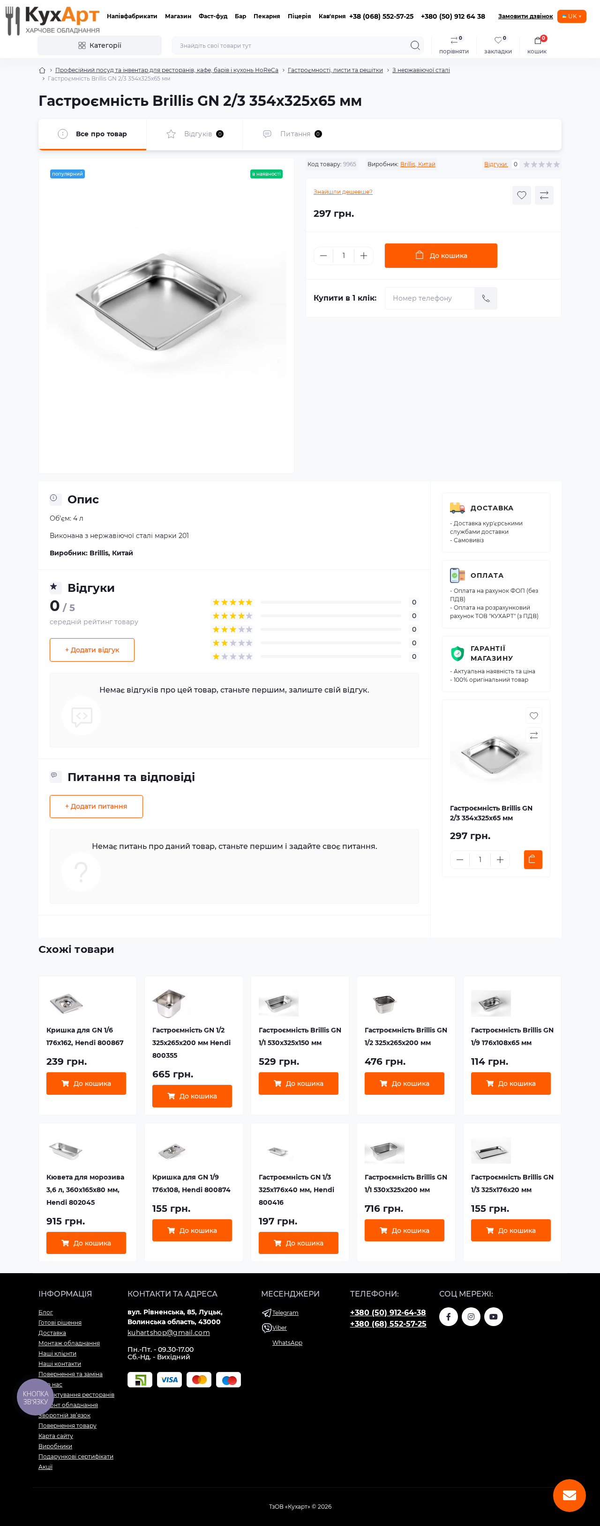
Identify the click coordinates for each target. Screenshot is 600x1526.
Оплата (487, 575)
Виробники (55, 1446)
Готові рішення (60, 1322)
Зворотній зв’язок (64, 1415)
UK (572, 16)
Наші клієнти (57, 1353)
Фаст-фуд (213, 16)
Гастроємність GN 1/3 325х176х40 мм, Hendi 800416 (296, 1190)
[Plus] (363, 255)
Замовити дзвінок (525, 16)
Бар (240, 16)
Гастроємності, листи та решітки (335, 70)
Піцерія (299, 16)
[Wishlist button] (521, 195)
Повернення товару (67, 1425)
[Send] (486, 298)
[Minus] (323, 255)
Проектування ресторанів (76, 1394)
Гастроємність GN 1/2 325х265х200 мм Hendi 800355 (191, 1043)
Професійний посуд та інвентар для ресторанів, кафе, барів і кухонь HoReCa (166, 70)
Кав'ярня (332, 16)
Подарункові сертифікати (75, 1456)
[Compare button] (544, 195)
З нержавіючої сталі (421, 70)
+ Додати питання (96, 806)
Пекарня (267, 16)
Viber (279, 1327)
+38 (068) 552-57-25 (381, 16)
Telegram (285, 1312)
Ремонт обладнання (68, 1404)
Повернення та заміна (70, 1374)
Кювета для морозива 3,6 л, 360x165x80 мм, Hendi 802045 (85, 1190)
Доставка (492, 508)
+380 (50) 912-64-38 (388, 1312)
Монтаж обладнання (69, 1343)
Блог (45, 1312)
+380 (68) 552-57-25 (388, 1324)
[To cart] (533, 859)
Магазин (178, 16)
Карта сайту (55, 1435)
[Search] (415, 45)
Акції (45, 1466)
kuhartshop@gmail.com (169, 1332)
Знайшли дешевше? (343, 191)
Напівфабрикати (132, 16)
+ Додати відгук (92, 650)
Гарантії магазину (492, 653)
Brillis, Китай (417, 164)
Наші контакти (59, 1363)
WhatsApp (287, 1342)
